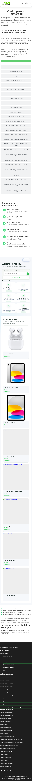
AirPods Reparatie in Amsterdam (7, 748)
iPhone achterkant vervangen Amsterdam (9, 695)
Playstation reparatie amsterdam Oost (9, 745)
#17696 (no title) (4, 692)
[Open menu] (30, 3)
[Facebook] (1, 770)
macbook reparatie (4, 680)
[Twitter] (4, 770)
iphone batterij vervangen (6, 730)
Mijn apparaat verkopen (8, 667)
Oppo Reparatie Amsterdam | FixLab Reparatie (11, 739)
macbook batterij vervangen (6, 686)
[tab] (16, 61)
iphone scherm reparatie (6, 727)
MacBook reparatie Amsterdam (7, 677)
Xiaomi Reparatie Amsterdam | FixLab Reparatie (11, 742)
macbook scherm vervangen (6, 683)
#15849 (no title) (4, 689)
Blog (4, 670)
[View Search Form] (22, 3)
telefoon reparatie (4, 724)
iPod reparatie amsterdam (6, 704)
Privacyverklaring (20, 778)
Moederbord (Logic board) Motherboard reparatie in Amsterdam (15, 707)
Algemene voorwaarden (7, 778)
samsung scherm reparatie (6, 715)
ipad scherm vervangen (5, 721)
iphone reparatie (4, 733)
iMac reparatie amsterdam (6, 698)
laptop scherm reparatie (5, 766)
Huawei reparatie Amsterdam (7, 736)
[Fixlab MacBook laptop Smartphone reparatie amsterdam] (6, 3)
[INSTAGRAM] (7, 770)
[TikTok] (10, 770)
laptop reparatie (3, 760)
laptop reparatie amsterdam (6, 763)
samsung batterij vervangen (6, 712)
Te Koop (5, 662)
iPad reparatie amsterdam (6, 701)
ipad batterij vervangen (5, 718)
